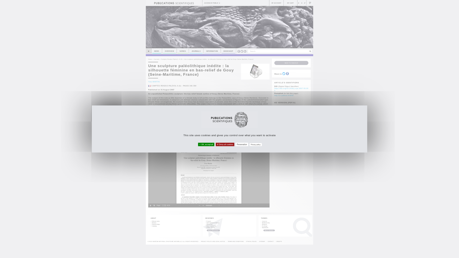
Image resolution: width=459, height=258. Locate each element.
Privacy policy (256, 144)
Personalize (242, 144)
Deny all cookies (226, 144)
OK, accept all (207, 144)
